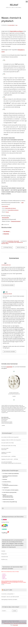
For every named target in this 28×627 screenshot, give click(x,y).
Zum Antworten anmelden (8, 285)
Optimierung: (9, 485)
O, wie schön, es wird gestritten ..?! (7, 593)
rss (2, 584)
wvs (16, 25)
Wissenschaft (16, 241)
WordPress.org (4, 559)
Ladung (6, 242)
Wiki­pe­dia (20, 49)
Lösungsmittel (11, 242)
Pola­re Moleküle (5, 206)
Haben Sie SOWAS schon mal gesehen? (11, 437)
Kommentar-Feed (4, 556)
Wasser (7, 243)
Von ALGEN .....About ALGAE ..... (5, 449)
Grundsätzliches (10, 241)
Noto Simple (15, 625)
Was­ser (7, 212)
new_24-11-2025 (7, 590)
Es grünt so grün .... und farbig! (10, 456)
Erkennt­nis (6, 234)
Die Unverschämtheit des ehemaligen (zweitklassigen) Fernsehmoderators (11, 462)
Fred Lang (3, 445)
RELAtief (14, 4)
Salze (15, 242)
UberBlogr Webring (5, 522)
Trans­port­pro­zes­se (15, 221)
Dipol (4, 242)
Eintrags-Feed (4, 553)
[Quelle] (14, 396)
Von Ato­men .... (7, 231)
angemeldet (9, 366)
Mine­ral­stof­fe (5, 217)
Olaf (5, 263)
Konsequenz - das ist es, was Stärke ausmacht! (10, 596)
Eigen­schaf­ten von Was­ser (16, 31)
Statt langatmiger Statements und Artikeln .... (9, 599)
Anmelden (3, 551)
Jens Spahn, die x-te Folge (9, 442)
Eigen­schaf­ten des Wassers (10, 208)
